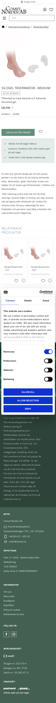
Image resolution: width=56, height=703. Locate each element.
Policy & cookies (12, 609)
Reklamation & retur (14, 614)
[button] (4, 19)
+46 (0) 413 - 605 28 (19, 536)
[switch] (48, 361)
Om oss (7, 591)
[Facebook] (6, 634)
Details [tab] (28, 300)
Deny (28, 409)
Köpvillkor (9, 605)
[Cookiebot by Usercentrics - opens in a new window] (40, 292)
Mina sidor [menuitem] (45, 9)
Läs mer (5, 107)
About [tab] (46, 300)
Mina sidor (9, 596)
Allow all (28, 392)
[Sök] (50, 18)
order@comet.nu (17, 541)
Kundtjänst (9, 600)
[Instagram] (13, 634)
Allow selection (28, 400)
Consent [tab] (10, 300)
